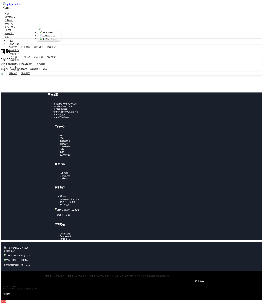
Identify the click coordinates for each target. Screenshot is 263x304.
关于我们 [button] (14, 70)
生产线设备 (65, 154)
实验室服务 (26, 64)
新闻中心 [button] (14, 54)
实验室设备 (65, 146)
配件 (62, 151)
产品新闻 (38, 57)
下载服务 (40, 64)
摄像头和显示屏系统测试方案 (65, 111)
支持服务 (64, 172)
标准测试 (51, 47)
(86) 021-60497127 (68, 203)
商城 (7, 37)
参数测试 (38, 47)
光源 (62, 135)
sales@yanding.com (69, 199)
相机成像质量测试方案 (63, 106)
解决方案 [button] (14, 44)
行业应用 (25, 47)
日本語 (49, 39)
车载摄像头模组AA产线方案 (65, 103)
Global (49, 35)
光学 (62, 149)
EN (7, 7)
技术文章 (51, 57)
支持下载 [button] (14, 60)
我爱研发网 (65, 233)
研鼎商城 (67, 236)
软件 (62, 138)
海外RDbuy (65, 239)
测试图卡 (64, 143)
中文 (47, 32)
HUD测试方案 (59, 114)
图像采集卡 (65, 141)
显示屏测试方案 (60, 109)
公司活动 (25, 57)
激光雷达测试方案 (61, 117)
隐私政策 (199, 281)
